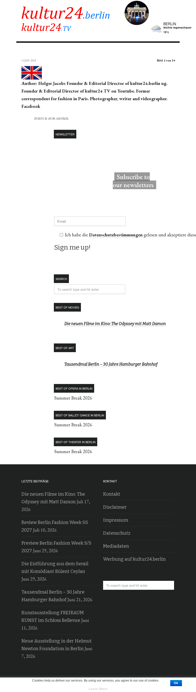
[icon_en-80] (31, 76)
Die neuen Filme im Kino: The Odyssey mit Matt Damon (115, 323)
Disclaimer (115, 507)
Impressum (115, 520)
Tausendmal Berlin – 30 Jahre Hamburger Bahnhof (110, 364)
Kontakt (111, 494)
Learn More (98, 689)
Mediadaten (116, 546)
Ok (176, 683)
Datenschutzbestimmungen (116, 235)
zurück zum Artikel (45, 118)
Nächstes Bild (170, 51)
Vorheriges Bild (26, 51)
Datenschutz (116, 533)
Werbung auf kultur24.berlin (134, 559)
